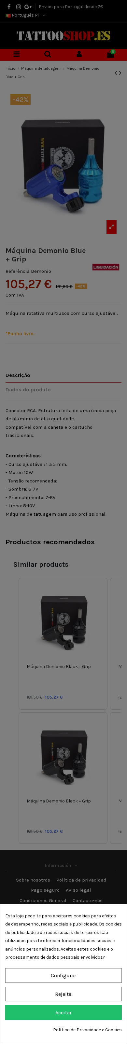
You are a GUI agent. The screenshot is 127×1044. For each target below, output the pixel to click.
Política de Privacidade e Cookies (87, 1030)
